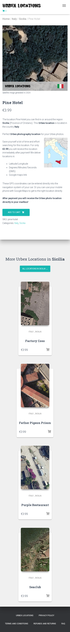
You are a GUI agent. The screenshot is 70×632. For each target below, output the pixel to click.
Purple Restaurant (35, 505)
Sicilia (22, 18)
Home (6, 18)
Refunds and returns (45, 624)
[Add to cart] (47, 349)
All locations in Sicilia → (35, 269)
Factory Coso (35, 341)
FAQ (63, 624)
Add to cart (14, 212)
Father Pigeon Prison (35, 423)
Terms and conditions (16, 624)
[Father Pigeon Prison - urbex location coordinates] (35, 385)
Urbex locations (24, 615)
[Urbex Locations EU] (22, 5)
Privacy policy (46, 615)
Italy (14, 18)
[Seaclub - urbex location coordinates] (35, 549)
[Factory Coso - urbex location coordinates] (35, 303)
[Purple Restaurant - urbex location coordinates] (35, 467)
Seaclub (35, 587)
